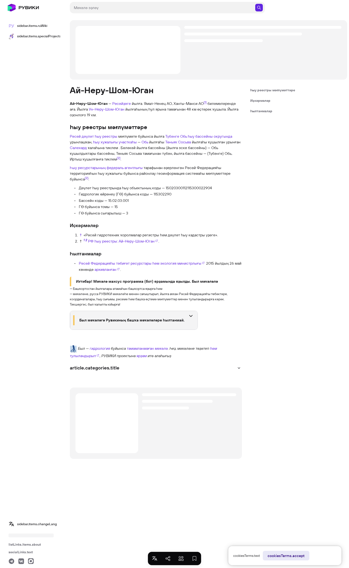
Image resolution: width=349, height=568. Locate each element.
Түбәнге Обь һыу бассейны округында (198, 136)
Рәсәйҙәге (121, 103)
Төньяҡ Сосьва (178, 142)
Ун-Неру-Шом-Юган (106, 109)
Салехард (78, 147)
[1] (205, 102)
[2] (118, 158)
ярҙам (142, 355)
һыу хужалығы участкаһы (115, 142)
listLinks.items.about (25, 544)
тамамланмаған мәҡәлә (147, 348)
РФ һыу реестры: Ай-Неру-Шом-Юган (121, 241)
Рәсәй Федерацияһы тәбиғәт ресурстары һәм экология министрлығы (140, 263)
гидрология (100, 348)
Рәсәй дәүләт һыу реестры (93, 136)
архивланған (105, 269)
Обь (144, 142)
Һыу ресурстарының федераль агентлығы (106, 167)
